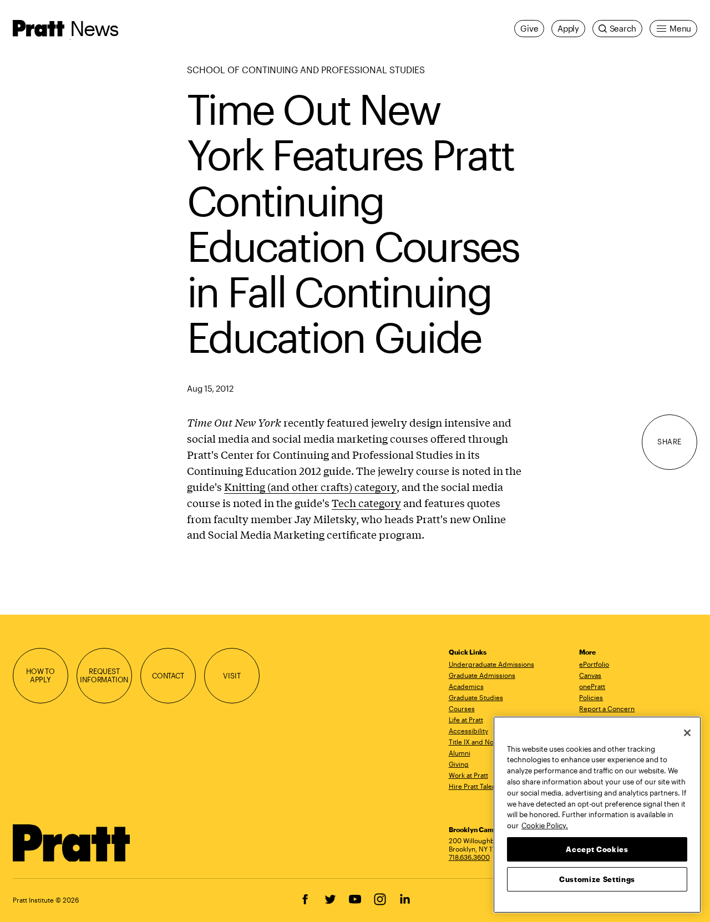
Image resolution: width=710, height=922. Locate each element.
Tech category (366, 502)
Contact (168, 676)
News (94, 28)
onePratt (592, 686)
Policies (591, 697)
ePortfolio (594, 664)
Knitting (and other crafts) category (310, 486)
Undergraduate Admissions (491, 664)
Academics (466, 686)
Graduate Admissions (482, 675)
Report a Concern (607, 708)
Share (669, 441)
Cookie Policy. (544, 824)
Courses (462, 708)
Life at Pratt (466, 719)
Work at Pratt (468, 775)
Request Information (104, 675)
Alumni (459, 753)
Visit (231, 676)
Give (529, 28)
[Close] (687, 733)
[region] (597, 814)
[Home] (72, 843)
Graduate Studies (476, 697)
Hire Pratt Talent (473, 786)
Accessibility (468, 730)
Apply (568, 28)
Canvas (590, 675)
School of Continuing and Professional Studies (306, 69)
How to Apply (40, 675)
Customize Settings (597, 878)
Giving (459, 764)
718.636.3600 (469, 857)
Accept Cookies (597, 848)
